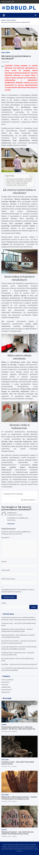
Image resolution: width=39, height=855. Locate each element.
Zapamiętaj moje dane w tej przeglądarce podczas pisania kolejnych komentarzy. (17, 590)
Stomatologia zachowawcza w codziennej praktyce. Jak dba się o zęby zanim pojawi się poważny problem (18, 729)
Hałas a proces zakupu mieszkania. (17, 183)
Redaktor (14, 731)
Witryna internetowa (8, 579)
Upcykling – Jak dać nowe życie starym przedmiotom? (19, 664)
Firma (3, 685)
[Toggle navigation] (3, 15)
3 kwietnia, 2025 (5, 766)
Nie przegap (7, 698)
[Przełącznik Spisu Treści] (30, 176)
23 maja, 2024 (5, 62)
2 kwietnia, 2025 (5, 801)
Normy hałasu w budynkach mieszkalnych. (19, 181)
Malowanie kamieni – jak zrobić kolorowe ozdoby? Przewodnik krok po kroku (17, 833)
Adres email (5, 570)
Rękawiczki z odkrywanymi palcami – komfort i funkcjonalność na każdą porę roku (19, 798)
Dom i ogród (5, 52)
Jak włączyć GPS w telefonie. (13, 494)
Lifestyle (4, 687)
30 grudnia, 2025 (6, 731)
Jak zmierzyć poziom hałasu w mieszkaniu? (19, 179)
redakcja (14, 766)
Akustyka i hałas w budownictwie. (17, 185)
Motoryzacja (5, 690)
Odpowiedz (11, 524)
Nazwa (4, 561)
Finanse (4, 682)
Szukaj (3, 603)
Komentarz (5, 537)
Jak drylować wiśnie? (28, 500)
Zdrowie (4, 692)
